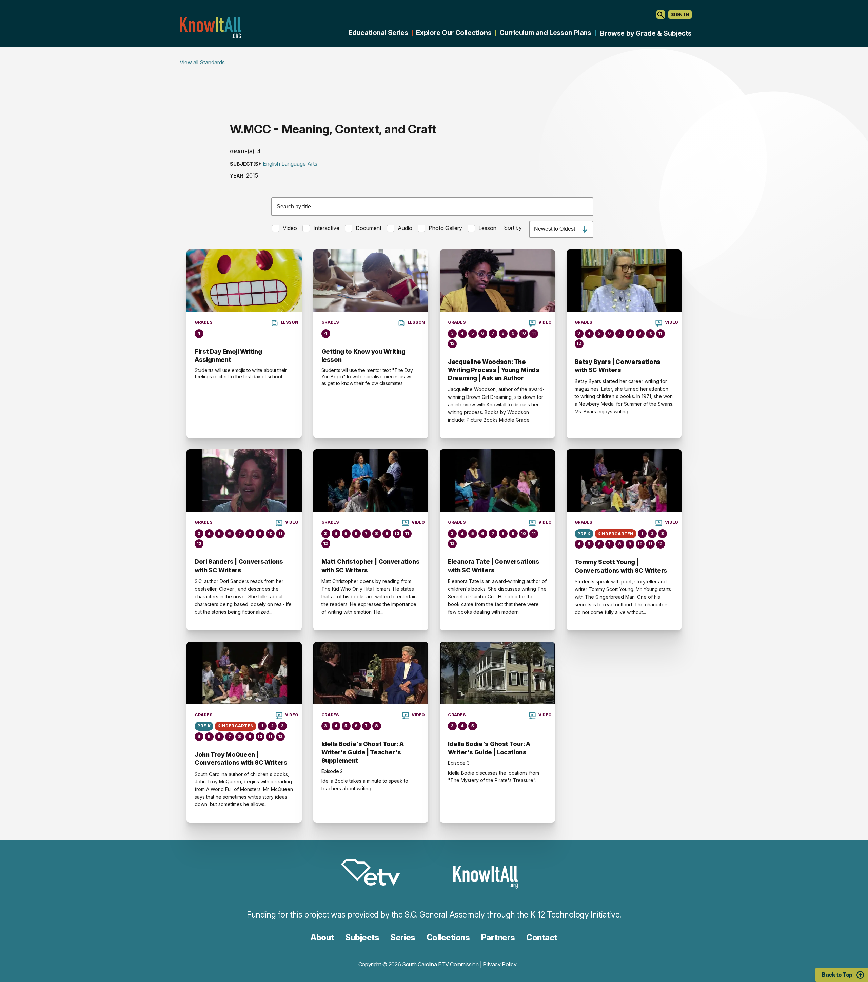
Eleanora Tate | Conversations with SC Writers (493, 565)
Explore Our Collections (453, 33)
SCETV (374, 873)
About (322, 937)
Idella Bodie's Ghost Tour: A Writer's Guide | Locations (489, 748)
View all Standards (202, 62)
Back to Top (837, 974)
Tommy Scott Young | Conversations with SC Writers (621, 566)
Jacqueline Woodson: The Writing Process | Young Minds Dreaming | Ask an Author (493, 370)
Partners (498, 937)
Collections (448, 937)
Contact (541, 937)
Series (402, 937)
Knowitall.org (210, 27)
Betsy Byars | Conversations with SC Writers (617, 365)
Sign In (680, 14)
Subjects (362, 937)
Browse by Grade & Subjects (646, 33)
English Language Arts (290, 163)
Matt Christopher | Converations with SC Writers (370, 565)
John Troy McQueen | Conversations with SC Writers (241, 758)
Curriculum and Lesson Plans (545, 33)
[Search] (660, 14)
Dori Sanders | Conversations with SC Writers (239, 565)
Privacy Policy (500, 964)
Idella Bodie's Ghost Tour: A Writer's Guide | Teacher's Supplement (362, 752)
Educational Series (378, 33)
